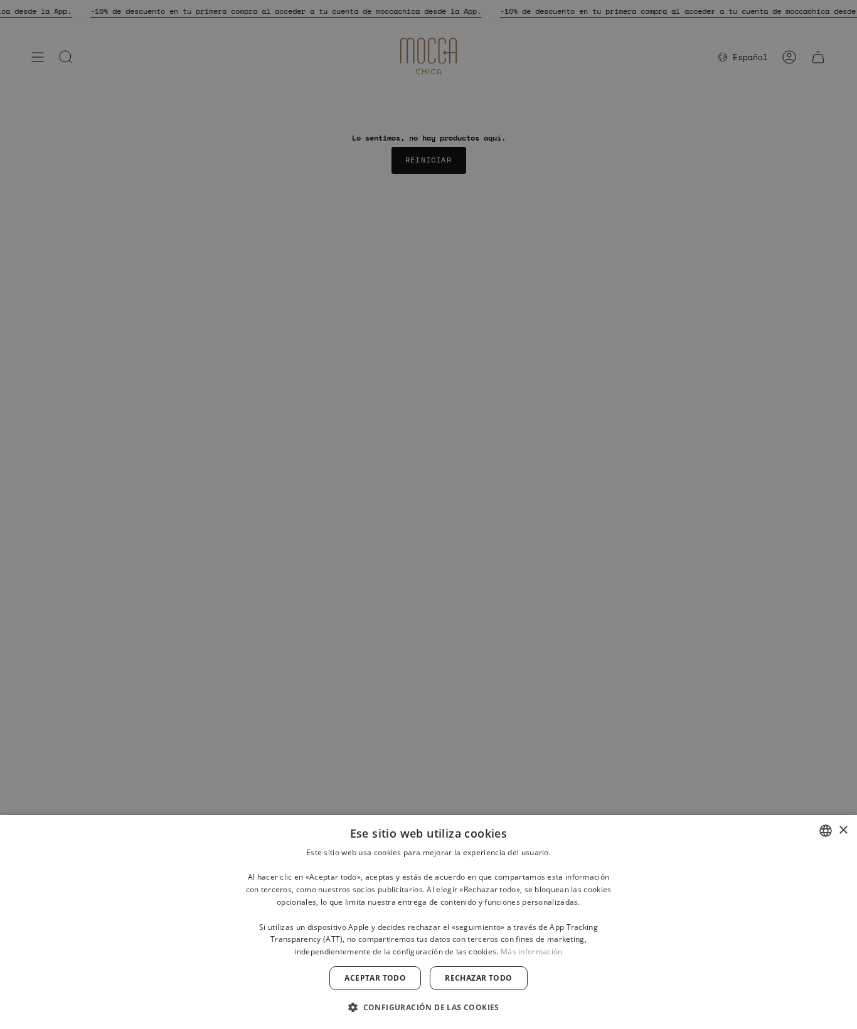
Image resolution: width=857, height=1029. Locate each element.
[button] (428, 1007)
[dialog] (428, 922)
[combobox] (825, 830)
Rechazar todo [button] (478, 978)
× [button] (843, 830)
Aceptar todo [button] (375, 978)
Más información (532, 951)
